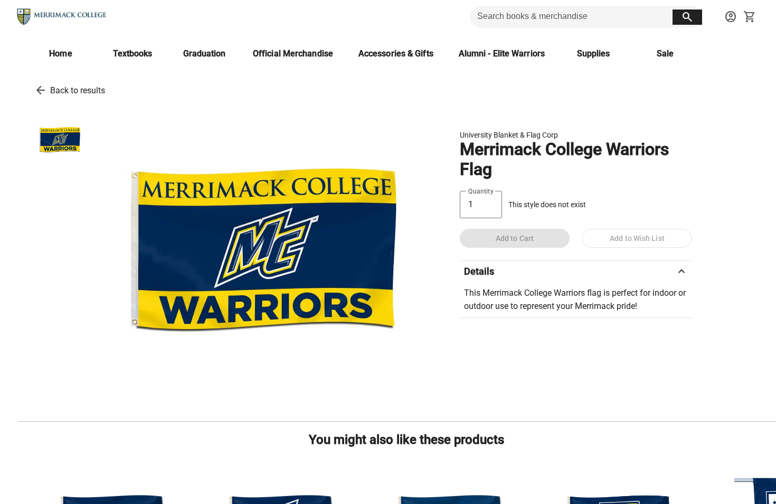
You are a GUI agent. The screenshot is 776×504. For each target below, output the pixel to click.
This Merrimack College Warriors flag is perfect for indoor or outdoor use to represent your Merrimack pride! (575, 300)
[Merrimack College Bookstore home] (62, 17)
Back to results (77, 90)
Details (576, 271)
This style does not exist (547, 204)
